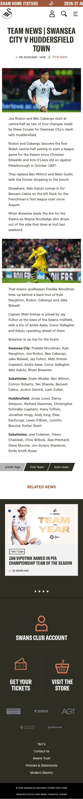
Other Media (40, 794)
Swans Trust (41, 758)
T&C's (41, 744)
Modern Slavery (41, 772)
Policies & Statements (41, 765)
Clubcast (63, 794)
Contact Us (41, 751)
